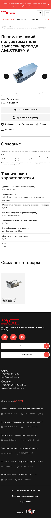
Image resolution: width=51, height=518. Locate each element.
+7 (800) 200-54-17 (10, 374)
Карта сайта (25, 502)
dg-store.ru (8, 479)
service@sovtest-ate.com (12, 388)
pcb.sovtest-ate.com (11, 440)
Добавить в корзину (27, 117)
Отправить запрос (27, 110)
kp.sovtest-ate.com (10, 427)
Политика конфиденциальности (25, 496)
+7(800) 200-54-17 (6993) (33, 414)
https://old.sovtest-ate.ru (30, 6)
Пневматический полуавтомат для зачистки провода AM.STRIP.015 (24, 28)
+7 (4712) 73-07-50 (30, 427)
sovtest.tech (8, 453)
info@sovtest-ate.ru (10, 377)
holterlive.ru (8, 466)
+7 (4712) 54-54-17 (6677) (13, 385)
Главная (3, 26)
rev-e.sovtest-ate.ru (10, 414)
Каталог (11, 26)
